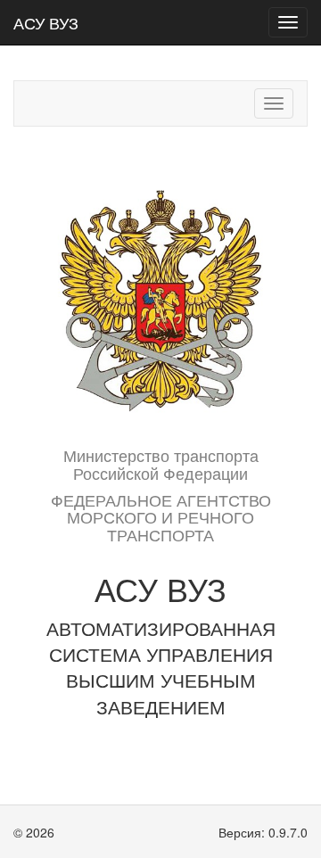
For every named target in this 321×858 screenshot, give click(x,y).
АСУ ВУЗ (45, 22)
